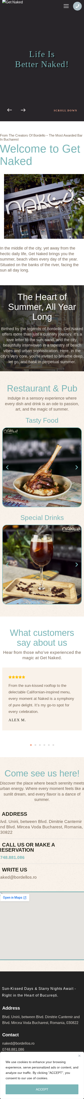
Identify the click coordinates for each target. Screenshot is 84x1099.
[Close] (79, 1055)
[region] (42, 1075)
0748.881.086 (13, 1049)
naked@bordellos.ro (18, 1043)
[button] (7, 467)
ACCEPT (42, 1089)
